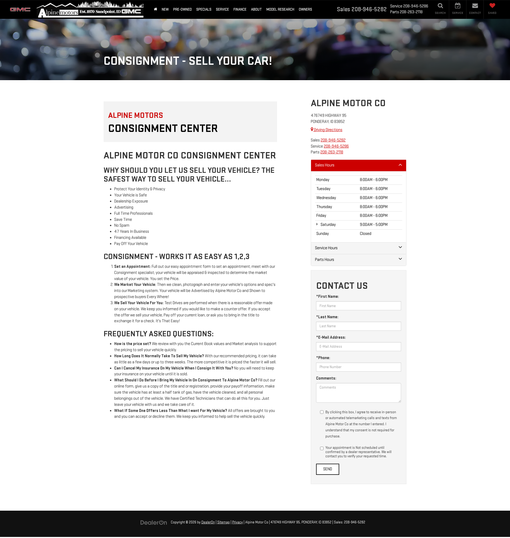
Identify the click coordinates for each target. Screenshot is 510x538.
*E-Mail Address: (331, 337)
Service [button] (222, 9)
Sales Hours (324, 165)
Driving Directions (327, 129)
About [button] (256, 9)
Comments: (326, 378)
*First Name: (327, 296)
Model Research (280, 9)
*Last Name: (327, 317)
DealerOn (208, 522)
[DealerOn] (153, 522)
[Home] (155, 9)
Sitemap (223, 522)
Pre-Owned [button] (182, 9)
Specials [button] (203, 9)
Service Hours (326, 248)
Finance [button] (239, 9)
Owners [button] (305, 9)
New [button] (165, 9)
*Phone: (323, 357)
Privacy (237, 522)
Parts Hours (324, 259)
